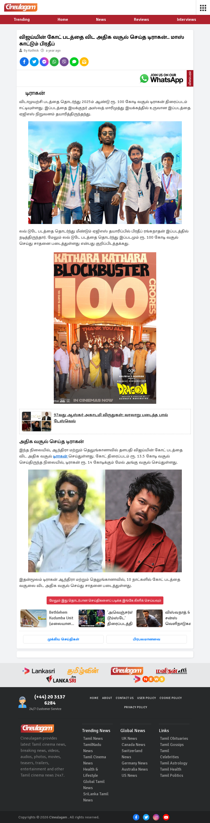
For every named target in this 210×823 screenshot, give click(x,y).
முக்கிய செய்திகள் (63, 639)
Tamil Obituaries (174, 738)
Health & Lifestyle (90, 772)
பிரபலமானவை (146, 639)
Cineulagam (58, 817)
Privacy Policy (135, 707)
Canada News (133, 744)
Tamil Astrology (173, 763)
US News (129, 775)
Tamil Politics (171, 775)
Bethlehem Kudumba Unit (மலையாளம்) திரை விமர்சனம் (62, 618)
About (107, 698)
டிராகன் (60, 456)
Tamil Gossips (172, 744)
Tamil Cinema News (94, 760)
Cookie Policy (171, 698)
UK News (129, 738)
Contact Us (125, 698)
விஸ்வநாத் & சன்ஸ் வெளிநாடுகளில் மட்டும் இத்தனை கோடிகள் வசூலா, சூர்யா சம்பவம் (181, 618)
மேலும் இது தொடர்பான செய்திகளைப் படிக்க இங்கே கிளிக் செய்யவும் (105, 600)
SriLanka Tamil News (95, 797)
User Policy (146, 698)
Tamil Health (170, 769)
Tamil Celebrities (169, 754)
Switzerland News (132, 754)
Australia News (135, 769)
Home (94, 698)
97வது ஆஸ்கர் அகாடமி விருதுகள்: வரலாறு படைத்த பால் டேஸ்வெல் (111, 418)
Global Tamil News (93, 784)
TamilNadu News (92, 747)
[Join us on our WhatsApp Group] (161, 78)
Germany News (135, 763)
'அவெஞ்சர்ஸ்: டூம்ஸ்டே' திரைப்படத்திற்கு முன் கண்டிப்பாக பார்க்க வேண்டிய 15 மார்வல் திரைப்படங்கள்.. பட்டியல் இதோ (123, 618)
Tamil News (93, 738)
